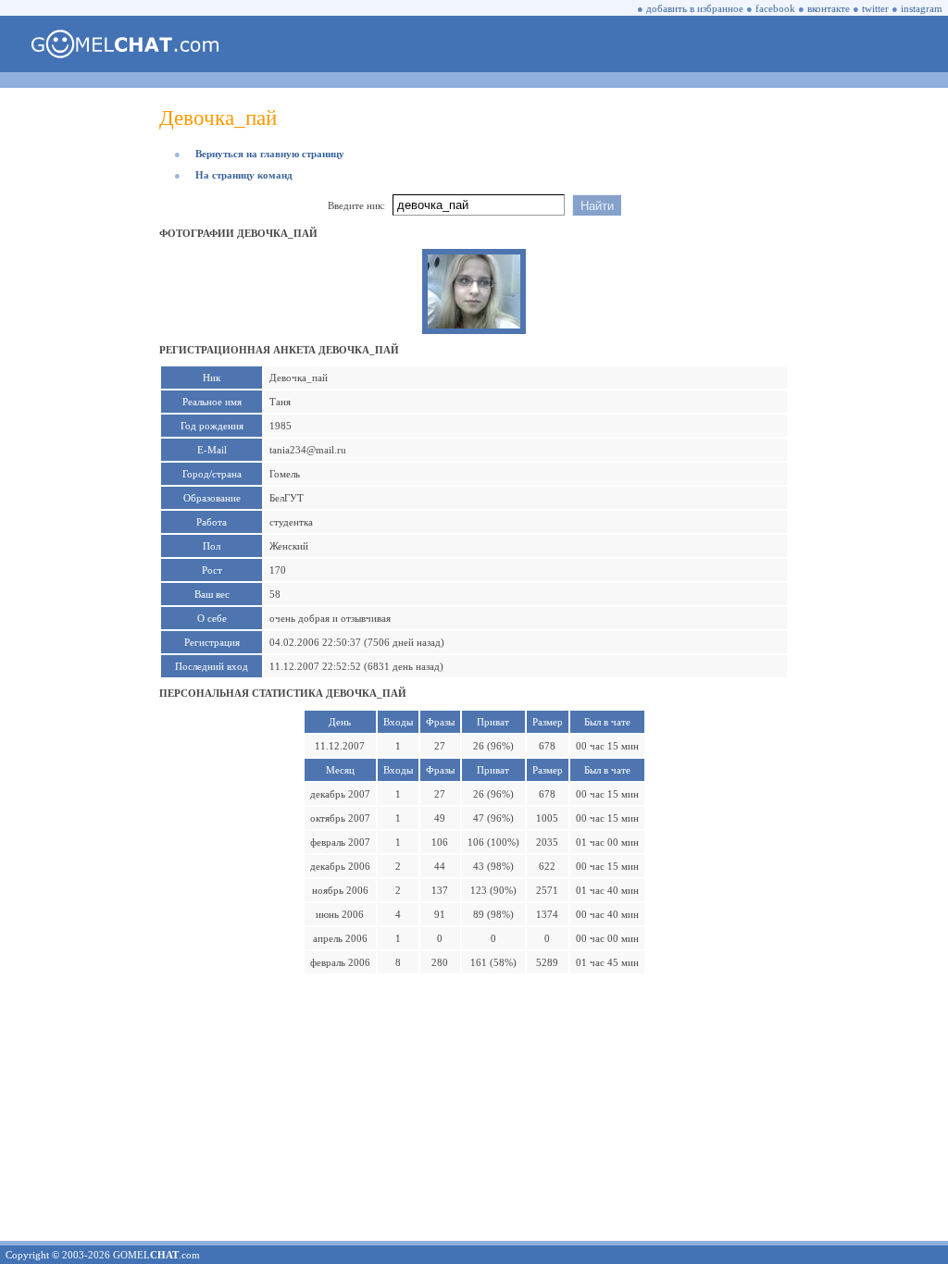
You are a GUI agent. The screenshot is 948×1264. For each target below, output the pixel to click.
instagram (921, 8)
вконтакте (828, 8)
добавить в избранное (694, 8)
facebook (775, 8)
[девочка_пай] (474, 324)
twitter (875, 8)
